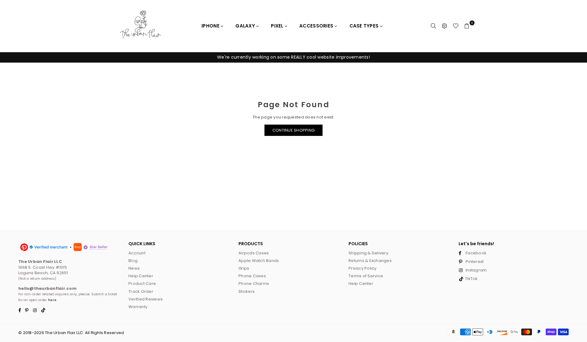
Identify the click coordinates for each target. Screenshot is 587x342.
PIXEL (278, 26)
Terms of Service (366, 276)
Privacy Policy (363, 268)
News (134, 268)
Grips (243, 268)
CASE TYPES (364, 26)
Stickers (246, 291)
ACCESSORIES (316, 26)
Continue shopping (293, 130)
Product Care (142, 283)
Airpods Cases (253, 253)
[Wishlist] (455, 26)
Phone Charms (253, 283)
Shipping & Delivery (368, 253)
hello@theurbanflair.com (47, 288)
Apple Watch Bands (258, 261)
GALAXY (245, 26)
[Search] (433, 26)
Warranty (137, 307)
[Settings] (444, 26)
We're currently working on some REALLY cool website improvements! (293, 57)
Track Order (140, 291)
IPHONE (211, 26)
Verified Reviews (145, 299)
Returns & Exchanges (370, 261)
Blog (133, 261)
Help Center (140, 276)
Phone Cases (252, 276)
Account (137, 253)
